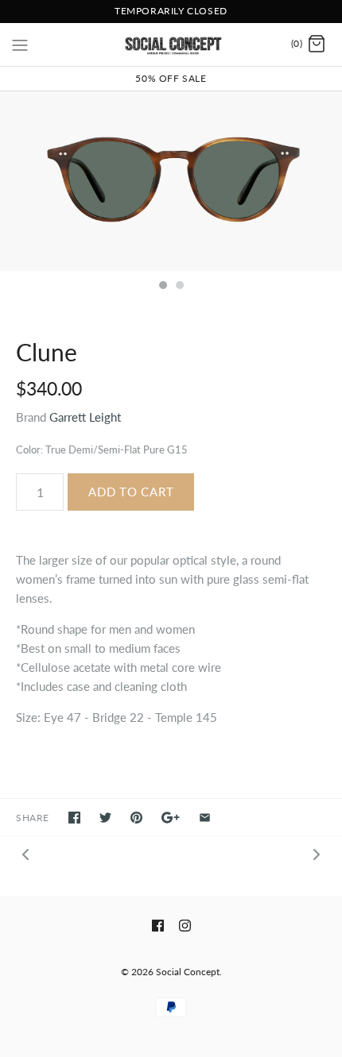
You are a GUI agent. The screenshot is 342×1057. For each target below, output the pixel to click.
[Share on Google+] (170, 818)
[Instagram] (185, 926)
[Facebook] (158, 926)
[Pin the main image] (136, 818)
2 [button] (179, 287)
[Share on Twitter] (105, 818)
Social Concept (188, 972)
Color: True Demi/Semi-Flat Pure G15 (102, 449)
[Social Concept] (171, 44)
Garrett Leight (85, 417)
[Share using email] (205, 818)
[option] (171, 181)
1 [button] (162, 287)
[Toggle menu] (20, 44)
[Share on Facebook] (74, 818)
